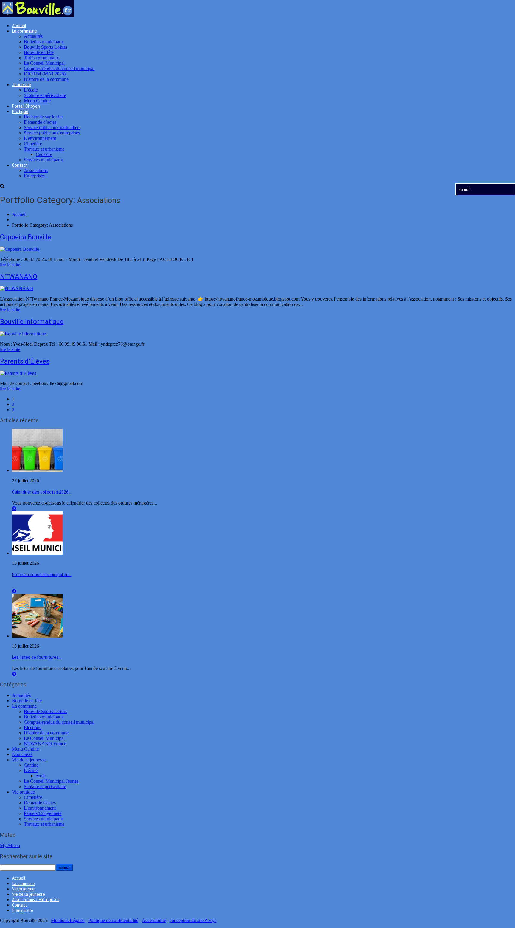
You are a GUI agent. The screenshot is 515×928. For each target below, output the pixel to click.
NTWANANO (18, 276)
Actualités (33, 36)
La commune (24, 31)
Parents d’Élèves (24, 361)
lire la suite (10, 264)
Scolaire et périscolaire (45, 95)
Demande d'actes (40, 802)
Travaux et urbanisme (44, 148)
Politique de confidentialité (113, 920)
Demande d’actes (40, 122)
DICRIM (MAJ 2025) (45, 73)
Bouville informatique (31, 321)
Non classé (22, 754)
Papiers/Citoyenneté (42, 813)
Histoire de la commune (46, 79)
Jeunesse (21, 84)
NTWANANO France (45, 743)
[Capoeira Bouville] (19, 249)
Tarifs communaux (41, 57)
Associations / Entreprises (35, 899)
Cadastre (44, 154)
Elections (32, 727)
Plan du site (22, 910)
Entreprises (34, 175)
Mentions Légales (67, 920)
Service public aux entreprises (52, 132)
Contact (20, 165)
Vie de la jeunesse (29, 759)
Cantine (31, 765)
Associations (36, 170)
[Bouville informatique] (23, 333)
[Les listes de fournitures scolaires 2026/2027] (37, 635)
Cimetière (33, 143)
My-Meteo (10, 845)
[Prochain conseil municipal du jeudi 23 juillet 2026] (37, 553)
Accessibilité (154, 920)
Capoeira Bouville (25, 237)
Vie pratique (23, 791)
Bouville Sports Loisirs (45, 47)
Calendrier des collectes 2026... (41, 492)
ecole (41, 775)
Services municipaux (43, 159)
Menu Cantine (37, 100)
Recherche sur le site (43, 116)
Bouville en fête (39, 52)
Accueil (19, 25)
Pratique (20, 111)
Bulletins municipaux (44, 41)
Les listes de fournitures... (36, 657)
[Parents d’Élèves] (18, 373)
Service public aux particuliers (52, 127)
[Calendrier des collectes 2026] (37, 470)
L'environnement (40, 808)
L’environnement (40, 138)
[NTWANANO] (16, 288)
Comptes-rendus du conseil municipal (59, 68)
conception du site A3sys (193, 920)
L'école (31, 770)
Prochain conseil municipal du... (41, 574)
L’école (31, 89)
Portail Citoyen (26, 106)
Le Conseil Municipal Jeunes (51, 781)
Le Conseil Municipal (44, 63)
